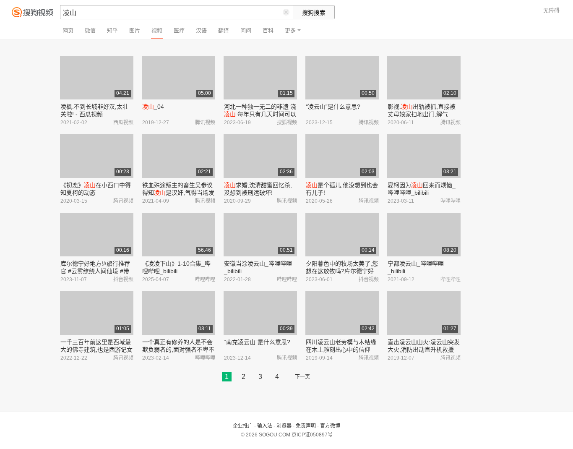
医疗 (179, 30)
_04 (153, 106)
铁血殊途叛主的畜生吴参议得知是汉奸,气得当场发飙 (178, 193)
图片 (134, 30)
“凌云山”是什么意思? (333, 106)
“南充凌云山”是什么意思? (257, 342)
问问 (245, 30)
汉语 (201, 30)
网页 (68, 30)
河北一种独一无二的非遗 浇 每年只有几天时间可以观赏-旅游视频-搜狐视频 (260, 114)
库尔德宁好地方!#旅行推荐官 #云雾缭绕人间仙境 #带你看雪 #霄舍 (95, 271)
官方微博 (330, 426)
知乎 (112, 30)
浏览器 (284, 426)
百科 (268, 30)
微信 (90, 30)
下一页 (302, 377)
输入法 (264, 426)
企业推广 (243, 426)
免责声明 (306, 426)
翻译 (223, 30)
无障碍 (551, 10)
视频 (156, 30)
